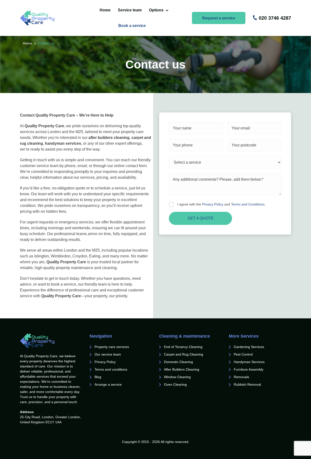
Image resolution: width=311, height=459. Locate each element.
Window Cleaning (177, 377)
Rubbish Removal (247, 384)
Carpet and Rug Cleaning (183, 354)
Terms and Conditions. (248, 204)
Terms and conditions (111, 369)
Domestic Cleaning (178, 362)
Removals (242, 377)
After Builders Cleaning (181, 369)
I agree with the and (221, 204)
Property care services (112, 347)
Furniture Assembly (248, 369)
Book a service (132, 26)
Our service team (108, 354)
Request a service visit (218, 20)
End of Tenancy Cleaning (183, 347)
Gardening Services (249, 347)
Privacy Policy (212, 204)
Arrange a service (108, 384)
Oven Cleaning (175, 384)
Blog (98, 377)
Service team (130, 10)
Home (105, 10)
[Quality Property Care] (46, 18)
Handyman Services (249, 362)
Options (156, 10)
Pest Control (244, 354)
